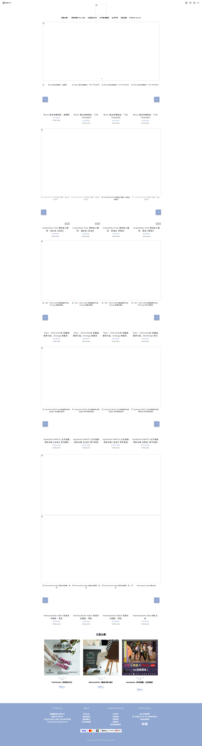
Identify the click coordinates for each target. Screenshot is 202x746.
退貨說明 (116, 719)
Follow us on (135, 18)
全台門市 (115, 18)
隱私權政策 (86, 719)
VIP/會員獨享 (104, 18)
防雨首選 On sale (78, 18)
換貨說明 (116, 722)
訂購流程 (116, 717)
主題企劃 (124, 18)
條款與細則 (86, 717)
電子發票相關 (86, 722)
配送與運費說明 (115, 724)
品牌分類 (64, 18)
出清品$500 (92, 18)
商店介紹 (86, 714)
